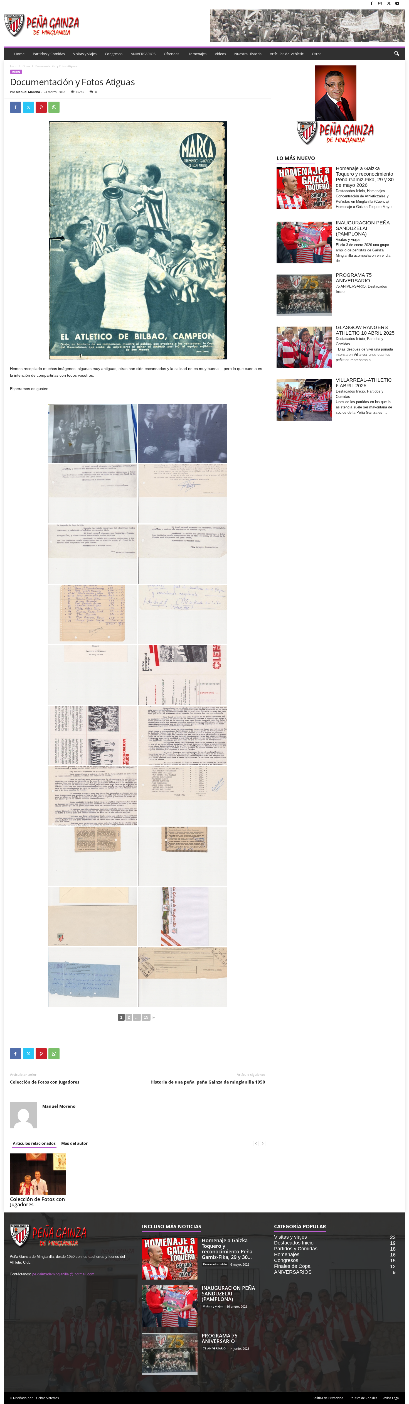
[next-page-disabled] (262, 1143)
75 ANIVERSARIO (214, 1348)
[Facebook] (371, 4)
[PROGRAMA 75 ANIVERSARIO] (170, 1354)
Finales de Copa (292, 1266)
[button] (396, 54)
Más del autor (74, 1143)
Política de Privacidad (327, 1398)
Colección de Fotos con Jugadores (44, 1082)
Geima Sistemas (47, 1398)
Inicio (13, 66)
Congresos (113, 53)
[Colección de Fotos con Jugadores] (38, 1174)
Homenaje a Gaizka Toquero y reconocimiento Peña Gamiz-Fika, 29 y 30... (227, 1248)
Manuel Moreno (28, 92)
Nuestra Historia (248, 53)
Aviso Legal (391, 1398)
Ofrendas (171, 53)
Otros (316, 53)
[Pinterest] (41, 107)
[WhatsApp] (54, 107)
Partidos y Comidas (49, 53)
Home (19, 53)
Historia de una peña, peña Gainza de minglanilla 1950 (208, 1082)
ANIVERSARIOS (143, 53)
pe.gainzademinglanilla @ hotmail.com (63, 1274)
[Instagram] (380, 4)
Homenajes (197, 53)
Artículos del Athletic (287, 53)
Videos (220, 53)
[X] (388, 4)
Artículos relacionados (34, 1143)
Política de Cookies (363, 1398)
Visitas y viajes (85, 53)
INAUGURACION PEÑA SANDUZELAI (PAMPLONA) (228, 1293)
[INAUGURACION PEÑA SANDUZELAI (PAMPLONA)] (170, 1306)
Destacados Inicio (215, 1264)
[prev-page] (256, 1143)
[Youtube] (397, 4)
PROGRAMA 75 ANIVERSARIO (219, 1338)
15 (146, 1017)
